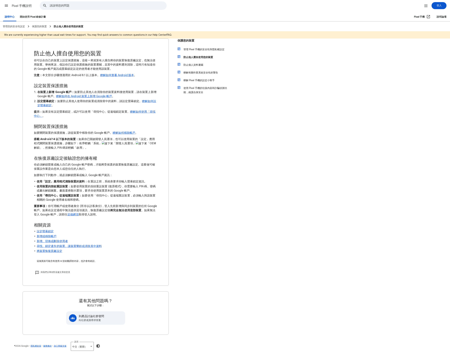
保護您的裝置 (186, 40)
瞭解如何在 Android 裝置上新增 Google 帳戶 (84, 96)
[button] (6, 5)
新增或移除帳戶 (47, 236)
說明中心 (10, 16)
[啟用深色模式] (98, 346)
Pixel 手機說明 (22, 6)
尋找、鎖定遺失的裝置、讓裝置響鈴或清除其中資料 (69, 246)
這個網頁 (73, 214)
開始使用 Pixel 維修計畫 (33, 16)
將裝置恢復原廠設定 (49, 251)
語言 (76, 341)
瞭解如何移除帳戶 (124, 133)
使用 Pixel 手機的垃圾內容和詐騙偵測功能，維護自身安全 (205, 90)
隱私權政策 (36, 346)
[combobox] (108, 6)
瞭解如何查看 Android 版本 (117, 75)
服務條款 (47, 346)
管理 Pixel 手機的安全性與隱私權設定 (204, 49)
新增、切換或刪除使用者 (52, 241)
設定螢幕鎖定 (45, 231)
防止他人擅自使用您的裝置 (198, 57)
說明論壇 (441, 16)
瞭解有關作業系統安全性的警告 (201, 72)
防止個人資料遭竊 (193, 64)
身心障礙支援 (60, 346)
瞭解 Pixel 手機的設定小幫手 (199, 80)
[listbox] (82, 346)
